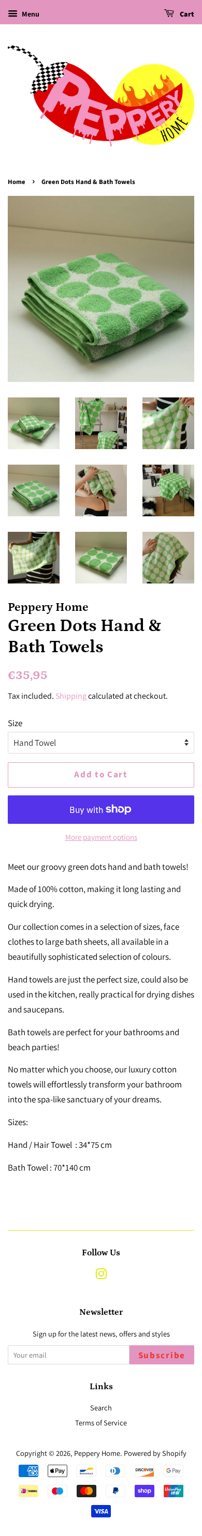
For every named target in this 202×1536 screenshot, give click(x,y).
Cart (186, 14)
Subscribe (161, 1355)
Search (101, 1407)
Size (15, 723)
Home (16, 182)
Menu (29, 14)
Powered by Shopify (155, 1453)
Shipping (70, 695)
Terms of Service (101, 1422)
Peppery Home (97, 1453)
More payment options (101, 837)
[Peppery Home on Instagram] (101, 1276)
